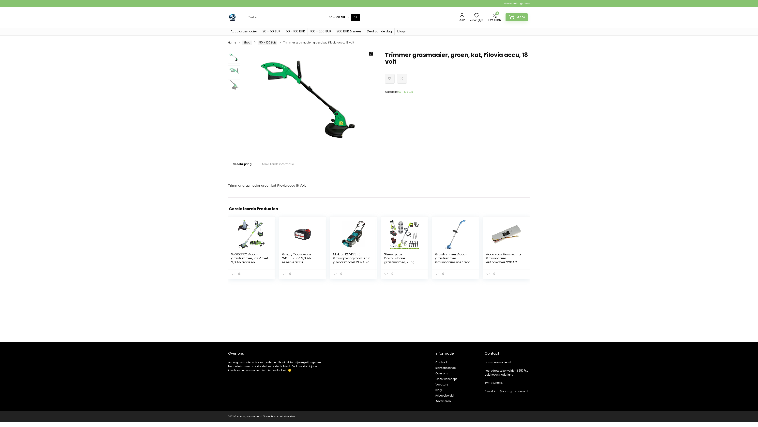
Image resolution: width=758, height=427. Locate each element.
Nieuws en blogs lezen (517, 3)
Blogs (439, 390)
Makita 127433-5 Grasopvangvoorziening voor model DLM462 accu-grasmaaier (351, 260)
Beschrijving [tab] (242, 164)
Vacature (441, 384)
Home (232, 42)
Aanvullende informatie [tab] (278, 164)
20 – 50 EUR (271, 31)
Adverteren (443, 401)
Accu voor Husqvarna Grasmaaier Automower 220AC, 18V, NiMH (503, 260)
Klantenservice (445, 368)
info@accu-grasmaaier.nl (511, 391)
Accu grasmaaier (244, 31)
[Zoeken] (355, 17)
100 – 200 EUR (320, 31)
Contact (441, 362)
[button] (371, 54)
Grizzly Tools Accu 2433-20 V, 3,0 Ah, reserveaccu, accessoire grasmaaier (296, 262)
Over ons (441, 373)
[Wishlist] (476, 15)
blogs (401, 31)
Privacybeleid (444, 396)
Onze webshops (446, 379)
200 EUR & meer (349, 31)
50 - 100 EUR (267, 42)
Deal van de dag (379, 31)
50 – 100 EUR (295, 31)
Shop (247, 42)
